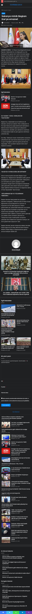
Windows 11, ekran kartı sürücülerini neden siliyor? (18, 436)
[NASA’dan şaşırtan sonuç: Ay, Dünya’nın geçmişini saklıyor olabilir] (6, 532)
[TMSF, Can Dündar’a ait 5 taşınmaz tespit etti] (8, 341)
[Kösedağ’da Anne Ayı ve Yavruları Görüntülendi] (8, 308)
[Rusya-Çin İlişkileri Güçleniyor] (6, 477)
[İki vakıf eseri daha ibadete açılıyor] (6, 499)
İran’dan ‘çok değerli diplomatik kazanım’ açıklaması (20, 423)
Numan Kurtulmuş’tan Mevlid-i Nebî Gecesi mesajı (23, 321)
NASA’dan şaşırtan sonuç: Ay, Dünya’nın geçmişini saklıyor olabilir (19, 532)
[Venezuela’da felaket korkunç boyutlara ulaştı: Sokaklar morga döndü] (8, 323)
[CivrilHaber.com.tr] (16, 5)
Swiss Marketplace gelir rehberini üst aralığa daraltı (16, 1)
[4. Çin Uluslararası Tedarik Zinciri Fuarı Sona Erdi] (6, 470)
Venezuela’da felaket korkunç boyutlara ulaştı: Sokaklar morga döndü (7, 331)
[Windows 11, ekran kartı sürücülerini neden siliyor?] (6, 437)
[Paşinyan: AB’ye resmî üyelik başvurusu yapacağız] (6, 526)
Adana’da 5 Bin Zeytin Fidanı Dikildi (23, 347)
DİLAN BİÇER (6, 22)
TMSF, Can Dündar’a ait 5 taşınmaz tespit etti (8, 347)
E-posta (3, 386)
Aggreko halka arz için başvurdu (11, 493)
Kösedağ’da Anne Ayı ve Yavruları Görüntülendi (8, 314)
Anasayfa (5, 10)
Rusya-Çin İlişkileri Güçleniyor (19, 475)
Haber (9, 10)
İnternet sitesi (4, 392)
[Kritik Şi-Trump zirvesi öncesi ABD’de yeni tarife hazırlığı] (6, 519)
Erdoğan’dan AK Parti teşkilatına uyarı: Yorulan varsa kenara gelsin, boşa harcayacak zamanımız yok (20, 106)
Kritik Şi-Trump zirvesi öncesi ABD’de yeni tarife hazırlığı (19, 517)
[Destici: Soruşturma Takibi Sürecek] (5, 99)
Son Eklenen (16, 412)
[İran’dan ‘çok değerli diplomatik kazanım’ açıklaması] (6, 425)
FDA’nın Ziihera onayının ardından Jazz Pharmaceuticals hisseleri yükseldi (13, 417)
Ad (2, 381)
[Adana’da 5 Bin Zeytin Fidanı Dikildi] (24, 341)
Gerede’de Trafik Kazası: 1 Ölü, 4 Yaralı (24, 305)
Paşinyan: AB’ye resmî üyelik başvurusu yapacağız (19, 524)
